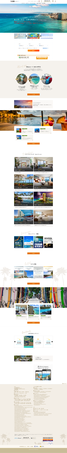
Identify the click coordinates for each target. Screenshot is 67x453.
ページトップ (64, 383)
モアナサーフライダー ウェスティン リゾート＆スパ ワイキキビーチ (22, 429)
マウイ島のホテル (45, 388)
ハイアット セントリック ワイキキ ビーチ (19, 423)
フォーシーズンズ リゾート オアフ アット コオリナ (39, 399)
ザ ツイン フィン (23, 417)
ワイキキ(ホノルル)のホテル (37, 391)
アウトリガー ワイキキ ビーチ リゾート (19, 406)
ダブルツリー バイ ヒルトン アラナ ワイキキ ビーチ (20, 422)
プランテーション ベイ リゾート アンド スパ (43, 414)
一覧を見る (33, 143)
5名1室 (27, 399)
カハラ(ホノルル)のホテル (48, 391)
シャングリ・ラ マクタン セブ (48, 413)
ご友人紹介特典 (16, 389)
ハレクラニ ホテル (26, 425)
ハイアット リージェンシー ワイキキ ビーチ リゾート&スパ (21, 424)
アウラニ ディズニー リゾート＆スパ (28, 407)
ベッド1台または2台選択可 (17, 399)
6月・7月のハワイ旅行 (17, 403)
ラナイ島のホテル (41, 389)
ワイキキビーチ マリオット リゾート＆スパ (25, 431)
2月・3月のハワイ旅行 (23, 402)
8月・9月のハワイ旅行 (22, 403)
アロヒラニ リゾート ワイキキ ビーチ (26, 410)
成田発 (39, 408)
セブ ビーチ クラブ (46, 415)
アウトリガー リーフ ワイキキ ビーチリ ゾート (28, 405)
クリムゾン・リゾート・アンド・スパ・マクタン (39, 413)
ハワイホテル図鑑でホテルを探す (38, 386)
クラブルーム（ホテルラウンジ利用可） (19, 400)
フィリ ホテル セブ (36, 414)
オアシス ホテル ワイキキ (17, 413)
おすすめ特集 (43, 3)
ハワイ (15, 386)
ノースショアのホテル (36, 392)
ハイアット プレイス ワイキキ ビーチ (28, 423)
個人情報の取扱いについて (23, 446)
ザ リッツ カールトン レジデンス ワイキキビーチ (20, 419)
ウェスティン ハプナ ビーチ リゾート (26, 411)
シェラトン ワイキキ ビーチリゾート (41, 401)
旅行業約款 (32, 446)
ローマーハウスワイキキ (17, 431)
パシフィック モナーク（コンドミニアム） (19, 425)
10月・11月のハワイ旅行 (28, 403)
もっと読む (33, 94)
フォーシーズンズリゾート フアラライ (19, 428)
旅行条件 (28, 446)
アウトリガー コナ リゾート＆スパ (18, 405)
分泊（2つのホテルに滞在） (27, 400)
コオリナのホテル (43, 391)
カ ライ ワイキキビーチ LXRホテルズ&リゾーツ (26, 413)
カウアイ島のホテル (50, 388)
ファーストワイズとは (32, 3)
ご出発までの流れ (38, 3)
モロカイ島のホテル (36, 389)
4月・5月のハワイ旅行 (28, 402)
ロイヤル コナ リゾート (25, 430)
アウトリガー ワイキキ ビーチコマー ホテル (19, 407)
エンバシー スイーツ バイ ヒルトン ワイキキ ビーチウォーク (21, 412)
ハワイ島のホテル (40, 388)
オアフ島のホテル (36, 388)
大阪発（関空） (42, 408)
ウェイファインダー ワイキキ (18, 411)
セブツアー (27, 3)
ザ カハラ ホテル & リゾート (18, 417)
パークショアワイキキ (28, 422)
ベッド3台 (22, 399)
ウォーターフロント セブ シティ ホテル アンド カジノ (39, 412)
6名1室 (29, 399)
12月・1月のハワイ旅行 (17, 402)
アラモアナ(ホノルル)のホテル (43, 392)
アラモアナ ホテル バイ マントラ (18, 410)
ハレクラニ (35, 394)
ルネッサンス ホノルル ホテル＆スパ (18, 430)
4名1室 (25, 399)
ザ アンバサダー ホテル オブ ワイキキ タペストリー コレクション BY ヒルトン (23, 416)
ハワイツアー (23, 3)
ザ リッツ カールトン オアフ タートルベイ (19, 418)
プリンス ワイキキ (25, 428)
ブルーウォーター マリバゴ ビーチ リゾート (38, 415)
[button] (26, 36)
